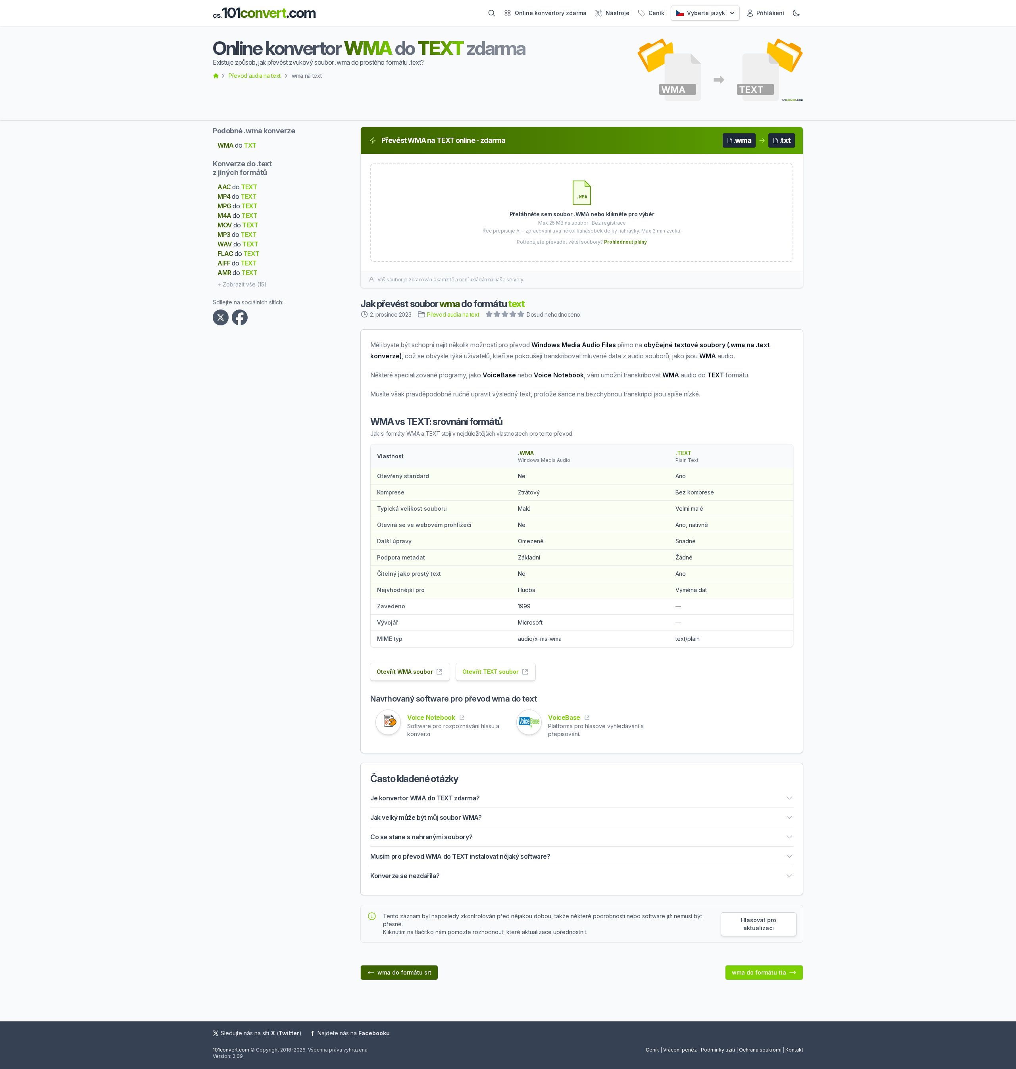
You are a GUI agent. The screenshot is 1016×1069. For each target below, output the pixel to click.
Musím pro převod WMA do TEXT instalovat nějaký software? (460, 856)
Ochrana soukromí (760, 1050)
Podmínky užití (718, 1050)
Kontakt (794, 1050)
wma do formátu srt (404, 972)
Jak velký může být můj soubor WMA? (425, 817)
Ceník (652, 1050)
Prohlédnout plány (625, 242)
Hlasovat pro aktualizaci (758, 924)
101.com (264, 13)
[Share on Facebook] (241, 317)
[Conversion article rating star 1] (489, 315)
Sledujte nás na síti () (261, 1033)
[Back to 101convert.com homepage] (216, 76)
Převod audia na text (255, 75)
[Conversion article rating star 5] (521, 315)
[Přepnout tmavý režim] (796, 13)
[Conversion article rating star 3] (505, 315)
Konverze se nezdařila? (404, 876)
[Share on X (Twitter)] (222, 317)
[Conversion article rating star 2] (497, 315)
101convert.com (231, 1050)
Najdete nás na (354, 1033)
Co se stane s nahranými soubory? (421, 837)
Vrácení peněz (680, 1050)
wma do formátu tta (759, 972)
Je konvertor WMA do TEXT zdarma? (424, 798)
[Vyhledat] (492, 13)
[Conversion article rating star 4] (513, 315)
